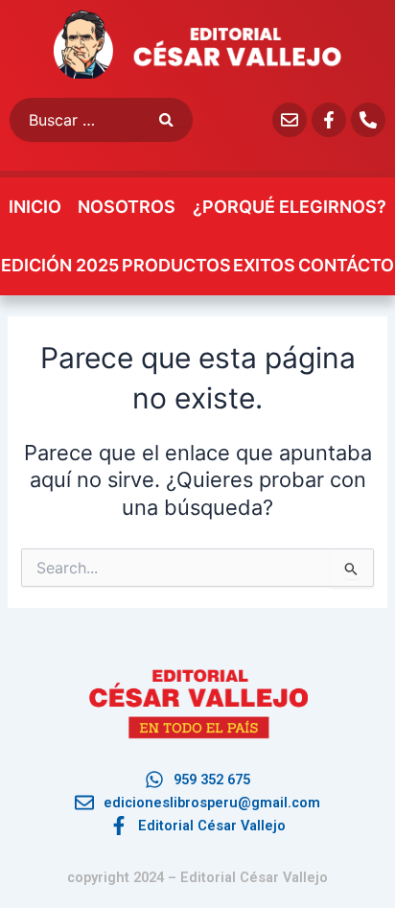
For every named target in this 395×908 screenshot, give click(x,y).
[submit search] (176, 120)
